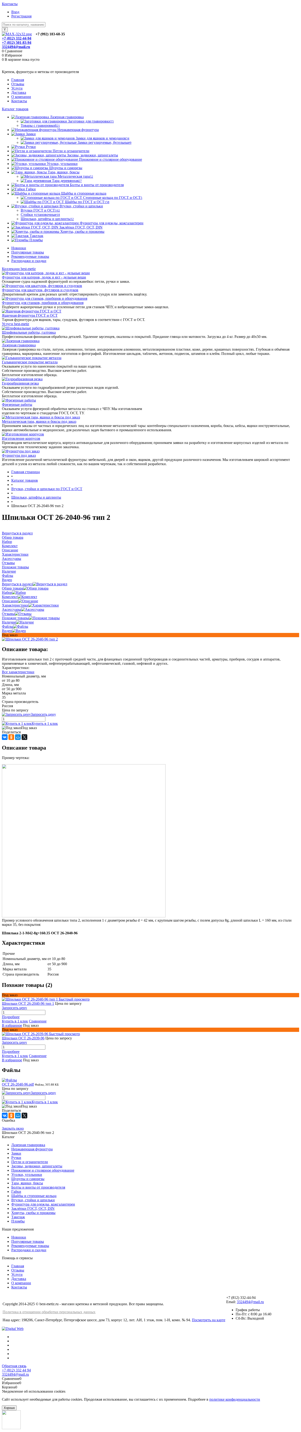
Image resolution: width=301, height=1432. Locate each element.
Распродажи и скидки (28, 261)
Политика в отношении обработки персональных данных (49, 1312)
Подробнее (11, 1017)
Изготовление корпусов (21, 438)
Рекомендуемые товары (30, 256)
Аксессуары (11, 609)
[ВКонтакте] (5, 737)
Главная (17, 80)
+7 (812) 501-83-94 (16, 43)
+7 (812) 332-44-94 (16, 38)
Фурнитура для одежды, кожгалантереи (43, 1204)
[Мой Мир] (18, 737)
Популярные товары (27, 252)
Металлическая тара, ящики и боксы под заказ (39, 421)
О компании (21, 97)
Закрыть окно (13, 1128)
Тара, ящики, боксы (27, 1183)
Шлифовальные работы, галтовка (29, 332)
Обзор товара (12, 588)
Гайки (16, 1192)
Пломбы (18, 1221)
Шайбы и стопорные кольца (33, 1196)
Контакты (10, 4)
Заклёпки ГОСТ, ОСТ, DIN (33, 1208)
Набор (7, 593)
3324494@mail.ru (16, 47)
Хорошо (9, 1408)
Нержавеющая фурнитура (32, 1149)
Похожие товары (15, 618)
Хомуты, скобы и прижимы (33, 1213)
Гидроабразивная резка (20, 383)
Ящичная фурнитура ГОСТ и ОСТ (30, 315)
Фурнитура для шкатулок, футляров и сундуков (40, 290)
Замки (16, 1153)
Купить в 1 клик (45, 724)
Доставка (18, 92)
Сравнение (38, 1021)
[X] (24, 737)
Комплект (10, 597)
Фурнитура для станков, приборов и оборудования (42, 303)
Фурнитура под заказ (19, 455)
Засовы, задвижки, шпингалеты (36, 1166)
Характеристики (15, 605)
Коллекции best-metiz (19, 269)
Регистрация (21, 16)
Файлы (7, 626)
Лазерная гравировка (19, 345)
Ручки (16, 1158)
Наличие (9, 622)
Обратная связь (14, 1366)
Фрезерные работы (17, 404)
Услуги (17, 88)
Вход (15, 12)
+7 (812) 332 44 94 (16, 1370)
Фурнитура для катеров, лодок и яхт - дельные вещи (44, 277)
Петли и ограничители (29, 1162)
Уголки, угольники (26, 1175)
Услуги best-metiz (15, 324)
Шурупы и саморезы (27, 1179)
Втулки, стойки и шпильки (33, 1200)
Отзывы (17, 84)
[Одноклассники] (11, 737)
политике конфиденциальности (234, 1399)
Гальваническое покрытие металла (30, 362)
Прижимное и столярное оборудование (42, 1170)
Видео (7, 631)
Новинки (18, 248)
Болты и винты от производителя (38, 1187)
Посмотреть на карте (208, 1320)
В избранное (12, 1025)
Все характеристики (18, 672)
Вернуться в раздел (17, 584)
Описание (10, 601)
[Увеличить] (30, 639)
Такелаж (18, 1217)
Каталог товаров (15, 109)
